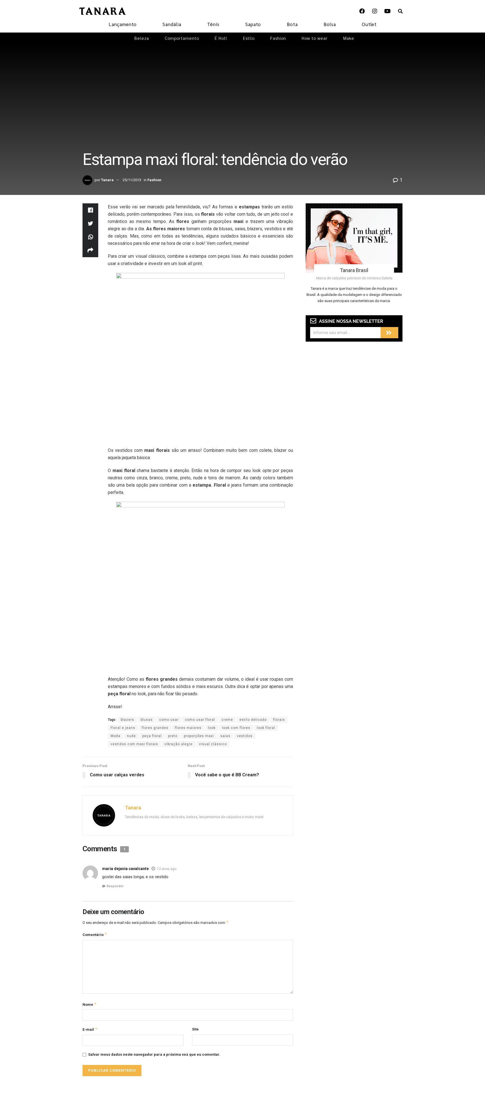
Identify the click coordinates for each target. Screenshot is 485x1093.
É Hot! (221, 38)
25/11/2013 (132, 180)
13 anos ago (166, 869)
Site (195, 1029)
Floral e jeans (123, 728)
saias (225, 736)
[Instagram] (374, 11)
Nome (90, 1004)
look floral (266, 728)
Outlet (369, 24)
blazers (127, 720)
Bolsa (330, 24)
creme (227, 720)
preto (172, 736)
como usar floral (200, 720)
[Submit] (389, 332)
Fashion (278, 38)
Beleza (141, 38)
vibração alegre (178, 744)
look (212, 728)
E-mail (90, 1029)
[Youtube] (387, 11)
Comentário (95, 934)
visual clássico (213, 744)
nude (131, 736)
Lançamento (123, 24)
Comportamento (182, 38)
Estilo (249, 38)
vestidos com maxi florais (134, 744)
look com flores (236, 728)
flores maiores (188, 728)
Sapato (253, 24)
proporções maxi (199, 736)
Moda (115, 736)
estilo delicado (253, 720)
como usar (169, 720)
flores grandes (155, 728)
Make (348, 38)
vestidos (245, 736)
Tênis (213, 24)
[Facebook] (362, 11)
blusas (147, 720)
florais (279, 720)
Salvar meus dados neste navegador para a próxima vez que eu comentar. (154, 1054)
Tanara (107, 180)
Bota (292, 24)
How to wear (315, 38)
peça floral (152, 736)
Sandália (172, 24)
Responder (115, 886)
